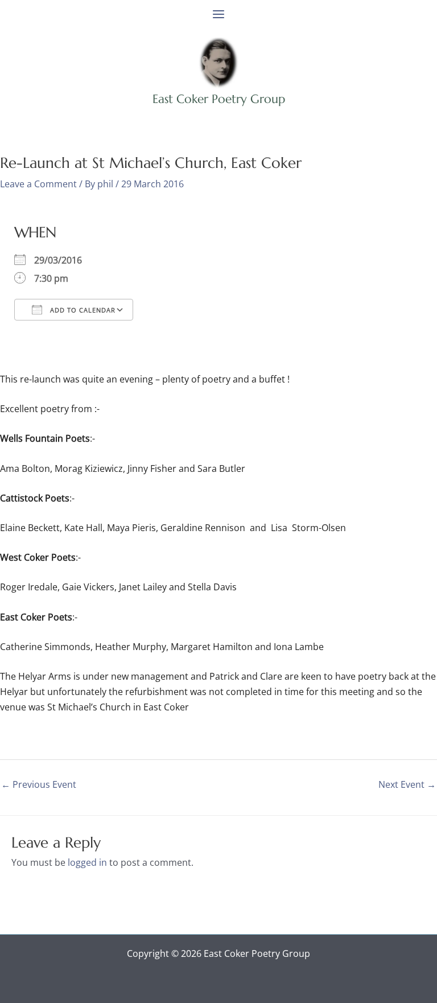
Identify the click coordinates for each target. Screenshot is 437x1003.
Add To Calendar (82, 310)
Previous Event (38, 784)
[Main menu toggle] (218, 14)
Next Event (407, 784)
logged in (87, 862)
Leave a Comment (38, 184)
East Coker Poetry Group (218, 99)
